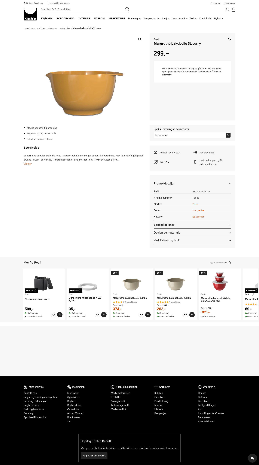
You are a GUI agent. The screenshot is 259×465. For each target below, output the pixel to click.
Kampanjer (149, 18)
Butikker (202, 397)
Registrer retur (32, 405)
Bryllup (193, 18)
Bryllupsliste (74, 405)
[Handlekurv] (233, 10)
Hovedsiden (29, 28)
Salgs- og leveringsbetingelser (40, 397)
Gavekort (159, 397)
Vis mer (28, 163)
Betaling (28, 413)
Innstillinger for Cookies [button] (211, 413)
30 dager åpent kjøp (34, 3)
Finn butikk (215, 3)
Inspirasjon (163, 18)
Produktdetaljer (164, 183)
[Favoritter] (53, 314)
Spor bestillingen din (35, 417)
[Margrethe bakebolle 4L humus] (132, 281)
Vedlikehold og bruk (167, 240)
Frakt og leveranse (34, 409)
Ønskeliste (73, 409)
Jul (68, 421)
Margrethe (198, 210)
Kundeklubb (205, 18)
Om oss (202, 393)
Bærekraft (203, 401)
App (200, 409)
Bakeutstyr (53, 28)
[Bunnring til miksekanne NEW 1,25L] (88, 281)
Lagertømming (179, 18)
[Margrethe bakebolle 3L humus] (176, 281)
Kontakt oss (30, 393)
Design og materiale (167, 232)
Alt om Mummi (75, 413)
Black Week (73, 417)
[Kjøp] (60, 314)
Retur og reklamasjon (35, 401)
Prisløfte (164, 162)
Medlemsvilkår (119, 409)
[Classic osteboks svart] (44, 281)
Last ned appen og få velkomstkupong (210, 162)
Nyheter (218, 18)
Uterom (158, 409)
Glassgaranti (118, 401)
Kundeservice (229, 3)
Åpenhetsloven (206, 421)
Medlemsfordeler (120, 393)
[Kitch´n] (30, 14)
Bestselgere (134, 18)
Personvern (204, 417)
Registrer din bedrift (94, 455)
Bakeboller (65, 28)
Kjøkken (41, 28)
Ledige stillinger (206, 405)
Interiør (158, 405)
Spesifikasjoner (164, 224)
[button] (229, 39)
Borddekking (161, 401)
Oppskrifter (73, 397)
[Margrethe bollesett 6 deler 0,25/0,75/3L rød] (220, 281)
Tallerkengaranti (120, 405)
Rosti (156, 39)
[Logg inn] (227, 10)
